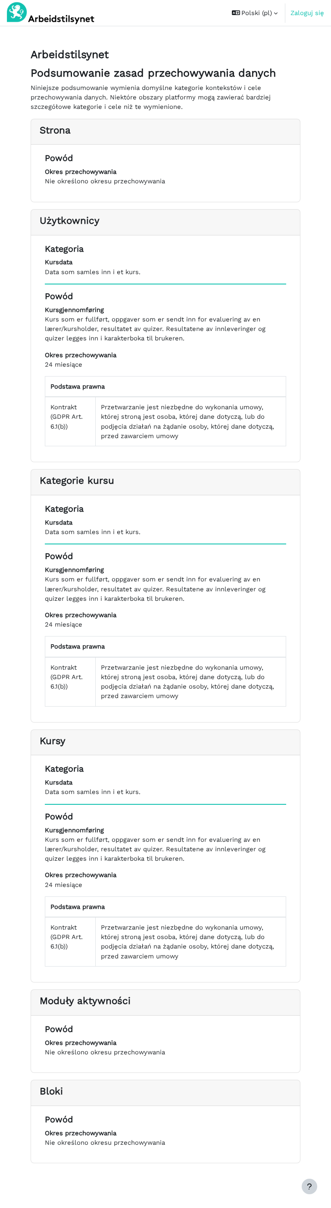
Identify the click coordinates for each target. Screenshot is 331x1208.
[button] (255, 13)
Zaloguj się (307, 13)
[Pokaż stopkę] (309, 1186)
